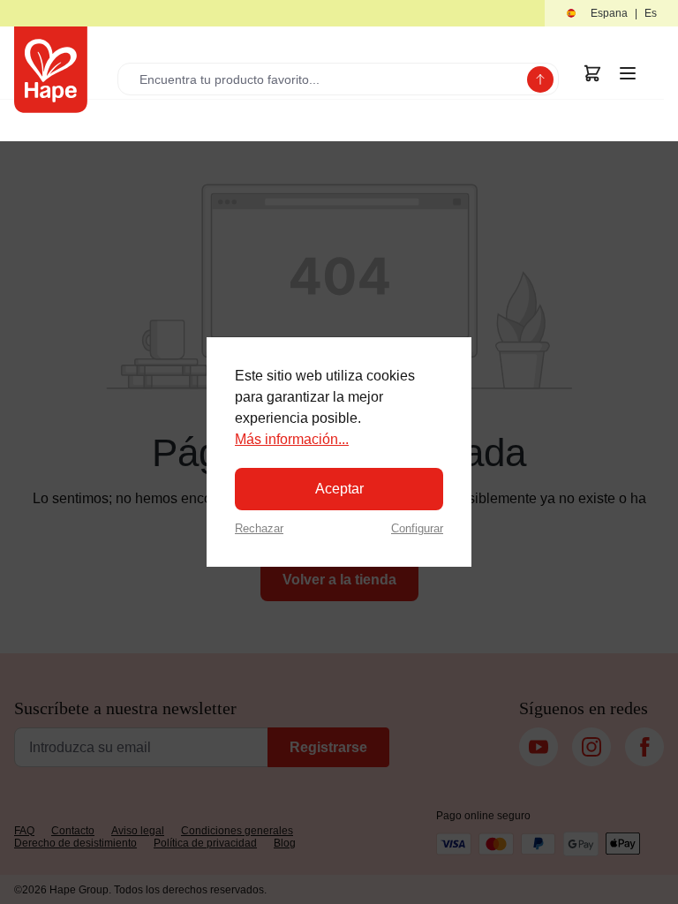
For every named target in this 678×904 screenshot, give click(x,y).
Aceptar (339, 488)
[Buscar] (540, 79)
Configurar (417, 528)
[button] (611, 13)
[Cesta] (592, 73)
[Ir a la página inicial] (50, 69)
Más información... (292, 439)
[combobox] (326, 79)
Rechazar (259, 528)
